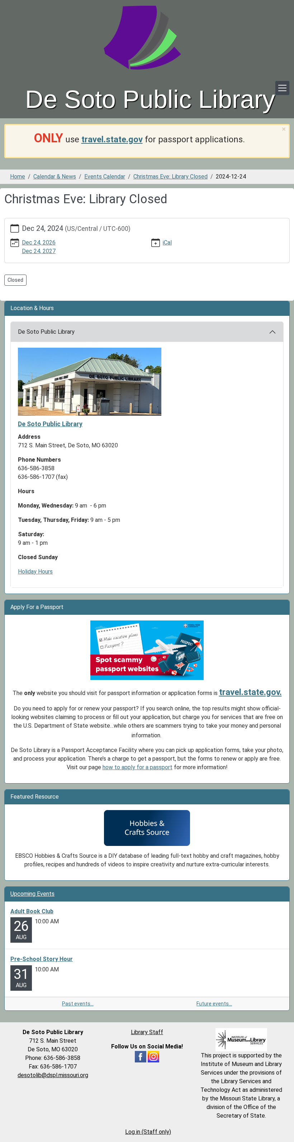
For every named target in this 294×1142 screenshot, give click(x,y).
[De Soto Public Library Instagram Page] (153, 1056)
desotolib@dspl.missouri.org (53, 1075)
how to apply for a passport (137, 767)
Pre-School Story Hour (41, 959)
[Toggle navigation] (282, 88)
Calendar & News (54, 176)
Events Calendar (104, 176)
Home (17, 176)
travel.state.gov (112, 139)
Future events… (214, 1004)
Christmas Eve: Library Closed (170, 176)
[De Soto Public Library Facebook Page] (140, 1056)
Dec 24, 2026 (39, 242)
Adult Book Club (31, 911)
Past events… (78, 1004)
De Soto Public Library (46, 331)
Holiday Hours (35, 571)
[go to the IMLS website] (241, 1039)
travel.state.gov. (250, 692)
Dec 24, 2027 (39, 251)
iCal (167, 242)
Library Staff (147, 1032)
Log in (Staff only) (148, 1131)
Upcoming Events (32, 893)
